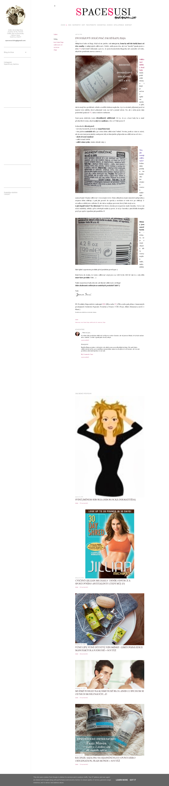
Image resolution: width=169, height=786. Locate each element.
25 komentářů (84, 654)
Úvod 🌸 (64, 25)
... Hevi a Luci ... (86, 333)
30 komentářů (84, 587)
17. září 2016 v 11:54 (94, 344)
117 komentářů (84, 503)
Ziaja (55, 50)
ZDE (103, 304)
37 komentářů (84, 697)
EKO (69, 25)
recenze (56, 47)
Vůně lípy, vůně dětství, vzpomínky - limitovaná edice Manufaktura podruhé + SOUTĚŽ (109, 649)
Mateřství (76, 25)
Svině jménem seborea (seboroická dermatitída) (105, 499)
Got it (133, 780)
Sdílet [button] (56, 34)
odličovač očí (58, 45)
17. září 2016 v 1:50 (97, 332)
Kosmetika (101, 25)
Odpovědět (85, 340)
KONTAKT (128, 25)
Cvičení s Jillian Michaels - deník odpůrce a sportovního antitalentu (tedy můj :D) (102, 582)
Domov (110, 25)
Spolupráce (119, 25)
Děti (83, 25)
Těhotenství (91, 25)
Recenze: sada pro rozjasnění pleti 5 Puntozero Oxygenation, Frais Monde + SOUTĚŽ (105, 759)
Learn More (122, 780)
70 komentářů (84, 764)
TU (80, 49)
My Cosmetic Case (87, 354)
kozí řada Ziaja (58, 42)
